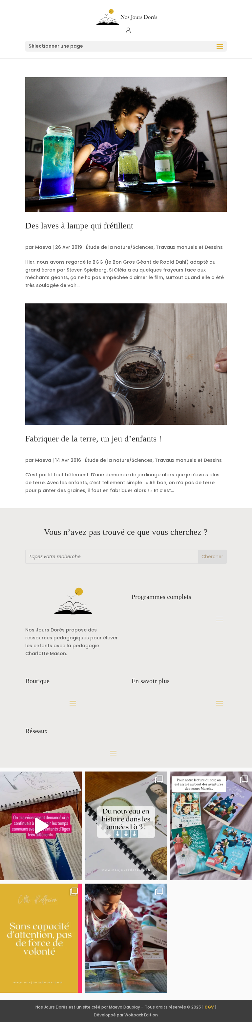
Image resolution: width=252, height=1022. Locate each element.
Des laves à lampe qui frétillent (79, 225)
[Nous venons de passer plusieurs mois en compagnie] (211, 826)
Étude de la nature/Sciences (120, 247)
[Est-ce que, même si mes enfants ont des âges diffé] (41, 826)
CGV (209, 1007)
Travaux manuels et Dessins (189, 247)
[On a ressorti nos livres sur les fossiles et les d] (126, 938)
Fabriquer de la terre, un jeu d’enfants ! (93, 438)
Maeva (43, 247)
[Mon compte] (128, 30)
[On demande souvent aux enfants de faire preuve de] (41, 938)
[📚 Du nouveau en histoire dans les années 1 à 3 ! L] (126, 826)
